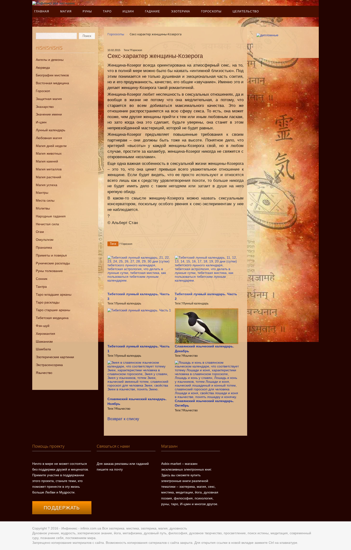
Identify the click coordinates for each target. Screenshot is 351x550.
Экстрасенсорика (49, 365)
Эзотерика (180, 11)
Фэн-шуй (42, 326)
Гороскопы (211, 11)
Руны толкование (49, 271)
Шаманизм (44, 341)
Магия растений (48, 177)
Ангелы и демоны (50, 60)
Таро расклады (47, 302)
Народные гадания (51, 216)
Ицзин (128, 11)
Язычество (44, 373)
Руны (87, 11)
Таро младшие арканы (53, 294)
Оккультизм (44, 239)
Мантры (42, 192)
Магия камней (47, 161)
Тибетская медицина (52, 318)
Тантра (41, 286)
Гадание (152, 11)
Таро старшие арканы (53, 310)
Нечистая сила (47, 224)
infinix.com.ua (90, 528)
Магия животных (49, 153)
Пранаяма (44, 247)
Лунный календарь (50, 130)
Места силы (45, 200)
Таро (107, 11)
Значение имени (49, 114)
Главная (41, 11)
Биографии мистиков (52, 75)
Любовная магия (49, 138)
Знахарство (45, 107)
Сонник (41, 279)
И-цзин (41, 122)
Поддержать (62, 507)
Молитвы (43, 208)
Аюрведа (43, 67)
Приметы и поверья (51, 255)
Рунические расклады (53, 263)
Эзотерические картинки (55, 357)
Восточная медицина (52, 83)
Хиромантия (45, 333)
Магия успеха (46, 185)
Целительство (246, 11)
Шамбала (43, 349)
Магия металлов (49, 169)
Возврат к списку (123, 419)
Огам (40, 232)
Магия (66, 11)
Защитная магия (49, 99)
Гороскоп (43, 91)
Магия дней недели (51, 146)
